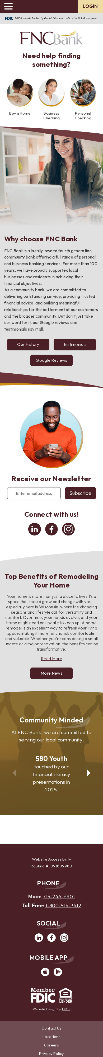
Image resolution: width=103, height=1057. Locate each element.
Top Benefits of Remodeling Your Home (51, 580)
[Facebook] (51, 534)
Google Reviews (51, 362)
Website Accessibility (51, 859)
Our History (28, 344)
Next (89, 769)
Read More (51, 658)
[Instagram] (68, 534)
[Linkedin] (34, 534)
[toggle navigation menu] (10, 6)
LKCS (66, 1009)
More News (51, 673)
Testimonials (79, 346)
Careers (51, 1045)
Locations (51, 1036)
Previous (13, 769)
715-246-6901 (59, 896)
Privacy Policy (51, 1053)
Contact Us (51, 1028)
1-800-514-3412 (63, 905)
